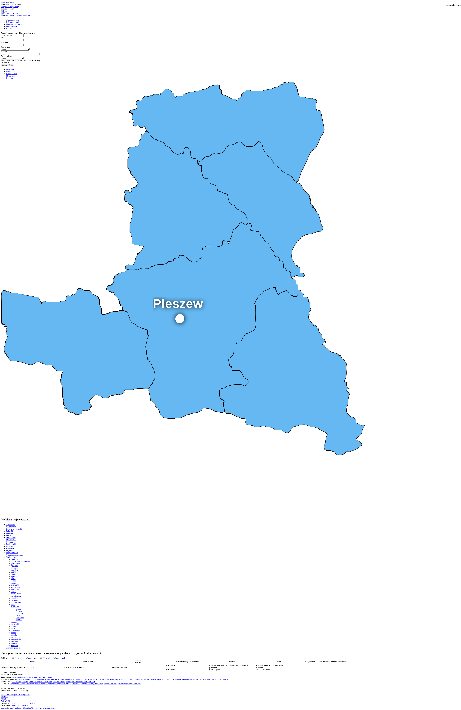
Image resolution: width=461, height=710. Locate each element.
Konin (13, 581)
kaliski (13, 572)
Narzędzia (27, 708)
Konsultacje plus (59, 682)
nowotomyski (16, 596)
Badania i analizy (87, 684)
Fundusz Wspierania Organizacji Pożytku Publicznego (50, 684)
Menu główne (36, 708)
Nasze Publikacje (125, 684)
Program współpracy (20, 682)
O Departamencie (12, 22)
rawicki (14, 626)
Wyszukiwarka (17, 708)
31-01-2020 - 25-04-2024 (170, 667)
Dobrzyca (19, 613)
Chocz (18, 609)
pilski (13, 605)
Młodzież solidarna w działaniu (40, 682)
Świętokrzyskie (12, 553)
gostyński (14, 566)
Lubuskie (9, 533)
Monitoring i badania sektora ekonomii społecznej (137, 679)
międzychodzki (16, 594)
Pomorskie (10, 548)
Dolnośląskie (11, 527)
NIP (2, 38)
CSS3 (3, 699)
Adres (44, 677)
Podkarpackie (11, 544)
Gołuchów (20, 618)
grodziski (14, 568)
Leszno (13, 592)
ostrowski (14, 600)
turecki (13, 637)
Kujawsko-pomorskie (14, 529)
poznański (15, 624)
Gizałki (18, 615)
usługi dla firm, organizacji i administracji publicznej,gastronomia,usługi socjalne (229, 667)
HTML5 (4, 697)
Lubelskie (10, 531)
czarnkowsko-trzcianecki (20, 561)
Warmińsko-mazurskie (14, 555)
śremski (14, 635)
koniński (14, 583)
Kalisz (13, 574)
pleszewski (15, 607)
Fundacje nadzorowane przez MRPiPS (80, 682)
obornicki (14, 598)
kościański (15, 585)
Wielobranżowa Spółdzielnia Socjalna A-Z (18, 668)
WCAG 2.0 (5, 701)
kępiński (14, 576)
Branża (4, 52)
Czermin (19, 611)
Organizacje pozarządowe (20, 684)
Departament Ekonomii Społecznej (28, 677)
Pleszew (19, 620)
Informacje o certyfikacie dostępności (15, 695)
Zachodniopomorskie (14, 648)
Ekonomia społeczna (14, 24)
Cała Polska (10, 525)
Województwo (6, 56)
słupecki (14, 628)
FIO (78, 684)
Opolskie (9, 542)
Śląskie (9, 551)
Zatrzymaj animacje (453, 5)
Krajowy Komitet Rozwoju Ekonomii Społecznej (99, 679)
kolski (13, 579)
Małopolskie (10, 538)
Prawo (20, 679)
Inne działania (11, 26)
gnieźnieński (15, 563)
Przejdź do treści (7, 2)
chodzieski (15, 559)
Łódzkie (9, 535)
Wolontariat (98, 684)
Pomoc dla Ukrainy (111, 684)
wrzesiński (15, 643)
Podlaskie (9, 546)
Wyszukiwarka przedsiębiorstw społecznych (18, 33)
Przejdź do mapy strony (10, 7)
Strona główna (6, 708)
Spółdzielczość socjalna (55, 679)
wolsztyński (15, 641)
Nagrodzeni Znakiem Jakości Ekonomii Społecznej (20, 60)
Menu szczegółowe (49, 708)
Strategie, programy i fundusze (34, 679)
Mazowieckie (11, 540)
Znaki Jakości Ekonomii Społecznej (187, 679)
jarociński (14, 570)
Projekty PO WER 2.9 (165, 679)
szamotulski (15, 631)
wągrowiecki (16, 639)
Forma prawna (6, 47)
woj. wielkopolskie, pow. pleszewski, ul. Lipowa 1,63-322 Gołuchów (270, 667)
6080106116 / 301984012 (74, 668)
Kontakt (9, 29)
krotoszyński (16, 587)
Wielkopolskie (11, 557)
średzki (13, 633)
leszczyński (15, 589)
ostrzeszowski (16, 602)
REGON (4, 42)
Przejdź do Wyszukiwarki (11, 4)
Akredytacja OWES (72, 679)
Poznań (14, 622)
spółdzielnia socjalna (119, 668)
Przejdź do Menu (7, 9)
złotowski (14, 646)
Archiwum (136, 684)
